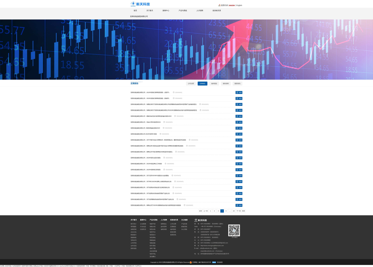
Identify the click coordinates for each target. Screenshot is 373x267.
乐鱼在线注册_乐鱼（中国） (105, 266)
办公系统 (184, 229)
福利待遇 (164, 229)
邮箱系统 (184, 226)
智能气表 (153, 224)
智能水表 (153, 226)
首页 (135, 10)
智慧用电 (153, 237)
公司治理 (191, 83)
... (230, 211)
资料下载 (153, 248)
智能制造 (133, 237)
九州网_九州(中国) (5, 266)
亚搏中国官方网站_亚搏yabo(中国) (32, 266)
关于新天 (149, 10)
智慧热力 (153, 235)
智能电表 (153, 240)
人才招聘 (200, 10)
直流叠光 (153, 256)
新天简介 (133, 224)
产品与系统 (183, 10)
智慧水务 (153, 229)
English (239, 5)
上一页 (206, 211)
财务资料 (226, 83)
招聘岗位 (164, 224)
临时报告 (214, 83)
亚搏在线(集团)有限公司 (139, 16)
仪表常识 (143, 229)
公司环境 (133, 243)
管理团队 (133, 226)
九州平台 (138, 266)
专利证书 (133, 240)
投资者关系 (217, 10)
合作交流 (133, 245)
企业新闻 (143, 224)
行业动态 (143, 226)
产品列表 (184, 224)
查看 (240, 92)
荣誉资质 (133, 248)
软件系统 (153, 245)
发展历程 (133, 229)
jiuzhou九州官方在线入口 (67, 266)
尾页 (243, 211)
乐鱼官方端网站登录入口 (51, 266)
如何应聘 (164, 226)
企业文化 (133, 232)
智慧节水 (153, 232)
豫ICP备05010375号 (204, 262)
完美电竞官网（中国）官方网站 (86, 266)
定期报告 (202, 83)
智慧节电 (153, 254)
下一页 (239, 211)
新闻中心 (166, 10)
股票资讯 (237, 83)
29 (234, 211)
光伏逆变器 (153, 251)
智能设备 (153, 243)
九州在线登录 (16, 266)
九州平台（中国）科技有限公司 (124, 266)
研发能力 (133, 235)
